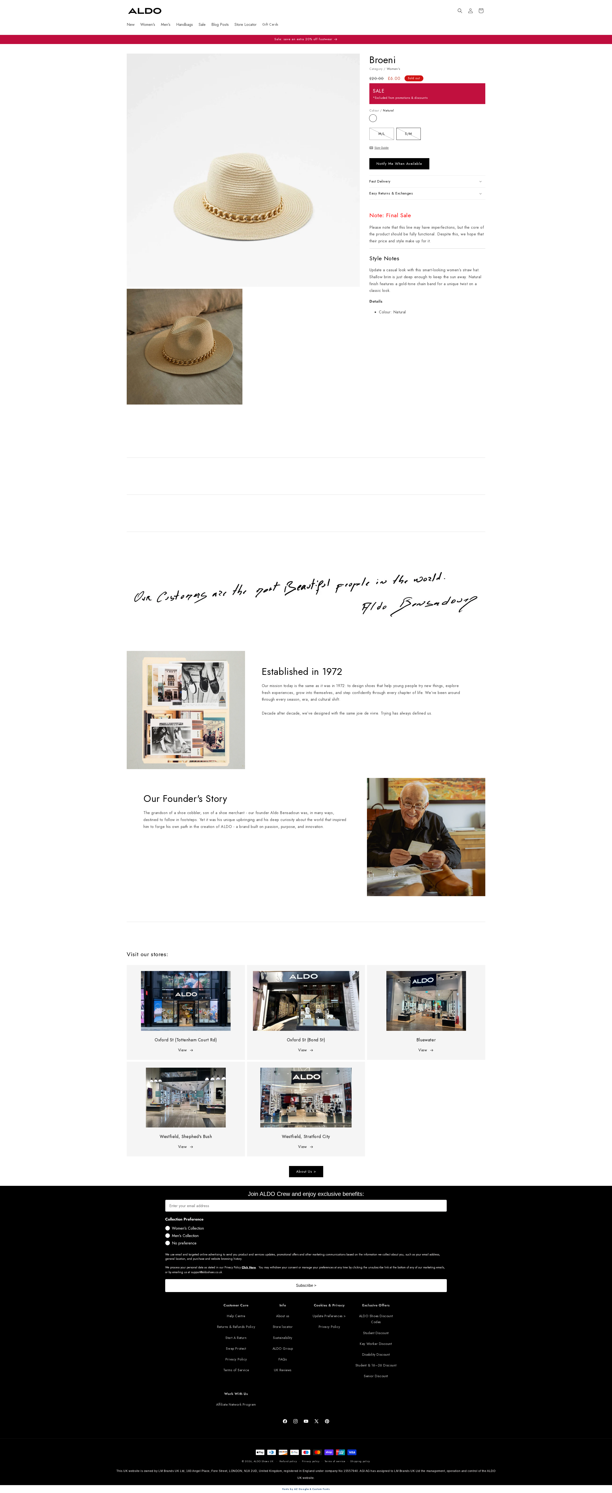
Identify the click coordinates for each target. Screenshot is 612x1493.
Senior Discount (376, 1376)
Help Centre (236, 1316)
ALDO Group (283, 1348)
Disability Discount (376, 1354)
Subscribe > (306, 1285)
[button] (460, 11)
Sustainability (282, 1337)
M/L (386, 134)
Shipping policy (360, 1461)
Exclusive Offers (376, 1305)
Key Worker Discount (376, 1343)
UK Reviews (282, 1370)
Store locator (283, 1327)
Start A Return (235, 1337)
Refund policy (288, 1461)
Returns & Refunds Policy (236, 1327)
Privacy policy (311, 1461)
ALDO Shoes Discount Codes (376, 1319)
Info (282, 1305)
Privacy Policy (236, 1359)
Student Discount (376, 1333)
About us (282, 1316)
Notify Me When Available (399, 163)
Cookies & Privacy (329, 1305)
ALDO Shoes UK (263, 1461)
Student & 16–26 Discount (375, 1365)
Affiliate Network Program (236, 1404)
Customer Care (236, 1305)
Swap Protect (236, 1348)
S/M (413, 134)
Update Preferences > (329, 1316)
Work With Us (236, 1393)
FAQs (283, 1359)
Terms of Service (236, 1370)
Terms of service (335, 1461)
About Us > (306, 1171)
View (182, 1050)
